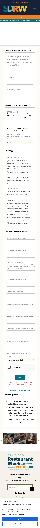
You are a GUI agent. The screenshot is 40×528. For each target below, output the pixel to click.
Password (10, 77)
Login (28, 390)
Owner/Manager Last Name (16, 250)
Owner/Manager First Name (16, 238)
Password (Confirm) (14, 90)
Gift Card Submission (14, 157)
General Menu (22, 21)
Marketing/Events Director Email (18, 341)
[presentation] (1, 440)
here (25, 131)
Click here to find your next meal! (20, 4)
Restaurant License (13, 134)
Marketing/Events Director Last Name (20, 316)
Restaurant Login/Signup (20, 2)
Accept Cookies (20, 519)
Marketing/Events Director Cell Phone (20, 329)
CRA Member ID (12, 112)
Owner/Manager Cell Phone (16, 279)
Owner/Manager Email (14, 292)
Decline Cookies (20, 524)
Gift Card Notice (12, 188)
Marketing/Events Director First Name (20, 304)
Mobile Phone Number (14, 263)
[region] (20, 513)
